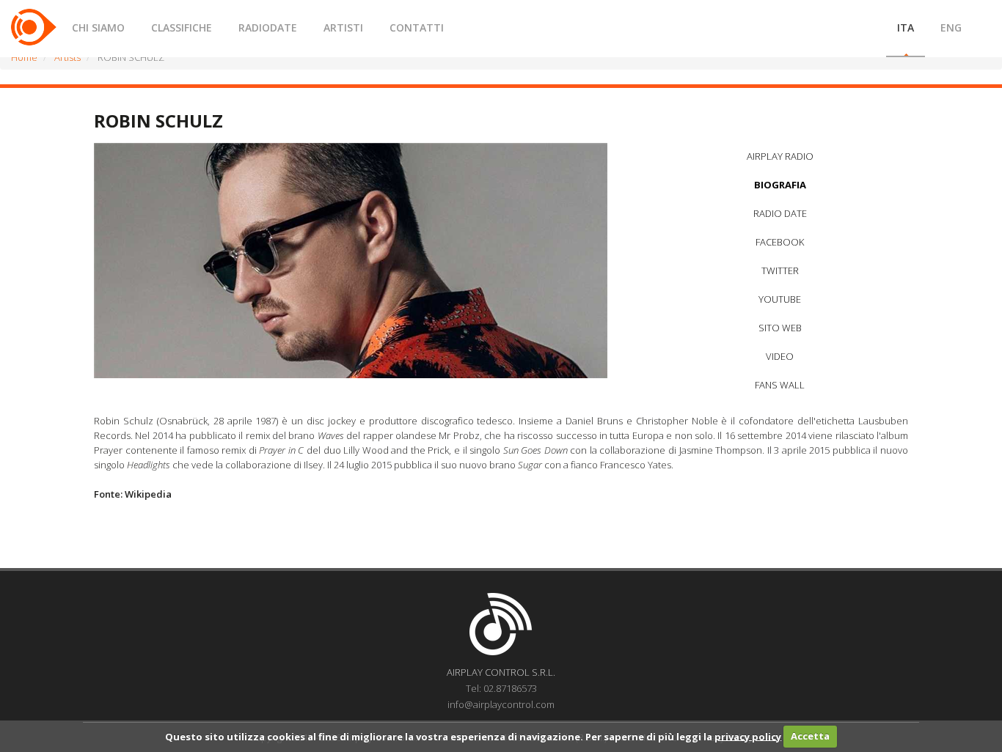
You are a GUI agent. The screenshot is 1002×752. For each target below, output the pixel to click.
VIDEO (780, 356)
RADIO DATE (780, 213)
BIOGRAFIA (780, 184)
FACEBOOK (780, 241)
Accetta (810, 735)
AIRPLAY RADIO (780, 156)
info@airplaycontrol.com (501, 704)
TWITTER (780, 270)
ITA (905, 27)
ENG (951, 27)
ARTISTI (343, 27)
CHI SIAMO (98, 27)
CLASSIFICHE (181, 27)
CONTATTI (417, 27)
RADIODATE (267, 27)
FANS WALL (780, 384)
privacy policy (747, 735)
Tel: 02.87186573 (501, 688)
